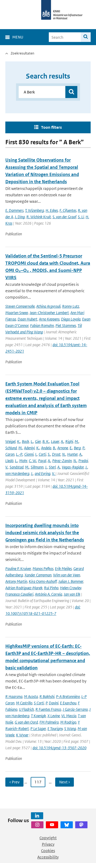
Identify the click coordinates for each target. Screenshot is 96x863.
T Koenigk (38, 715)
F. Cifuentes (67, 210)
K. (18, 441)
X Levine (53, 715)
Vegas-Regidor (73, 467)
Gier (38, 441)
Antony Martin (16, 581)
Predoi (83, 460)
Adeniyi (29, 447)
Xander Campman (38, 574)
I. (36, 454)
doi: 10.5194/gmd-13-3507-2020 (59, 747)
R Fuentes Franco (48, 709)
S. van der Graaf (64, 216)
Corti (42, 454)
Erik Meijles (63, 568)
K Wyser (22, 734)
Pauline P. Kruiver (18, 568)
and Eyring (42, 473)
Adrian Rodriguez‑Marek (23, 587)
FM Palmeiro (49, 722)
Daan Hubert (27, 319)
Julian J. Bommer (70, 581)
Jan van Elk (72, 594)
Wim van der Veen (66, 574)
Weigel (10, 441)
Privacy (48, 844)
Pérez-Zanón (62, 460)
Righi (69, 441)
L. (32, 441)
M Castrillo (24, 702)
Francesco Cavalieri (19, 594)
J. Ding (20, 216)
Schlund (11, 447)
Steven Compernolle (20, 306)
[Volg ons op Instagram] (37, 824)
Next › (64, 781)
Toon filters (51, 127)
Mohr (23, 460)
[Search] (86, 37)
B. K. (45, 441)
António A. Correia (48, 594)
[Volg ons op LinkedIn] (37, 815)
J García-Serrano (75, 709)
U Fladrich (26, 709)
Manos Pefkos (43, 568)
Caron (9, 454)
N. (64, 454)
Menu (17, 37)
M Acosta (31, 696)
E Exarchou (68, 702)
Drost (56, 454)
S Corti (39, 702)
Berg (77, 447)
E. (71, 447)
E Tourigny (55, 728)
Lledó (9, 460)
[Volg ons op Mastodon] (81, 824)
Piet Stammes (65, 325)
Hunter (72, 454)
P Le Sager (38, 728)
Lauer (55, 441)
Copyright (48, 837)
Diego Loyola (71, 319)
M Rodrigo (68, 722)
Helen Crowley (70, 587)
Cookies (48, 850)
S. (49, 454)
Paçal (42, 460)
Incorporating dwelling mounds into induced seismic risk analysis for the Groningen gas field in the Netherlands (44, 532)
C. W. (33, 460)
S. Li (81, 216)
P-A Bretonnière (68, 696)
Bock (25, 441)
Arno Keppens (49, 319)
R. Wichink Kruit (38, 216)
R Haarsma (13, 696)
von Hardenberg (17, 473)
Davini (53, 702)
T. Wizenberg (34, 210)
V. (6, 467)
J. (46, 467)
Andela (46, 447)
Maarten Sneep (16, 312)
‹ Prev (14, 781)
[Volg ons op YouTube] (52, 824)
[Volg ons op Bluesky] (66, 824)
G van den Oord (26, 722)
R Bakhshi (46, 696)
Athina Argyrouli (48, 306)
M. (77, 441)
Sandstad (16, 467)
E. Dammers (14, 210)
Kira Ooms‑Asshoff (43, 581)
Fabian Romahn (42, 325)
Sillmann (37, 467)
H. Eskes (52, 210)
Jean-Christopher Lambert (49, 312)
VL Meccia (68, 715)
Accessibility (48, 857)
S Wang (70, 728)
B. (54, 447)
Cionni (29, 454)
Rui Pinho (51, 587)
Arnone (62, 447)
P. (83, 447)
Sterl (52, 467)
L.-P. (19, 454)
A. (62, 441)
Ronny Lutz (70, 306)
